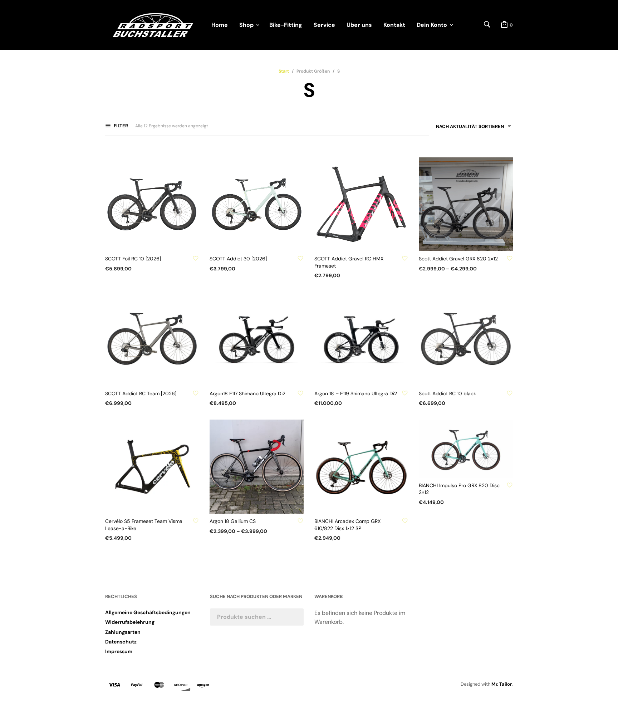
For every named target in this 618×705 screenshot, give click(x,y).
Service (324, 25)
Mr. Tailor (501, 684)
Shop (246, 25)
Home (219, 25)
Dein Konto (432, 25)
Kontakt (394, 25)
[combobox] (471, 128)
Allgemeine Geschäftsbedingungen (148, 612)
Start (284, 71)
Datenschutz (121, 641)
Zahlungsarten (123, 632)
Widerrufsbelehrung (129, 622)
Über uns (359, 25)
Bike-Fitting (285, 25)
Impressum (118, 651)
